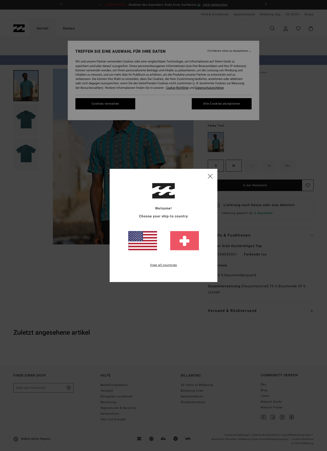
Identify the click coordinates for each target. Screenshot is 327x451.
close (210, 176)
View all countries (163, 265)
